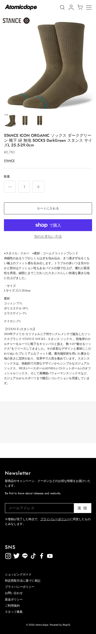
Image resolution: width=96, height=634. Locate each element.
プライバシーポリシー (55, 519)
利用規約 (58, 555)
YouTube (41, 555)
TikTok (25, 555)
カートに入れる (48, 208)
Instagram (8, 555)
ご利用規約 (12, 605)
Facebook (50, 555)
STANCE (9, 160)
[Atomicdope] (21, 7)
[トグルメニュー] (91, 7)
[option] (48, 63)
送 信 (82, 508)
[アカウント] (70, 7)
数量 (7, 177)
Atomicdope (41, 625)
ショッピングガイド (18, 574)
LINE (33, 555)
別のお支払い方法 (48, 237)
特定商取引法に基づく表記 (22, 580)
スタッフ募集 (14, 612)
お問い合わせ (14, 593)
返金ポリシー (67, 555)
